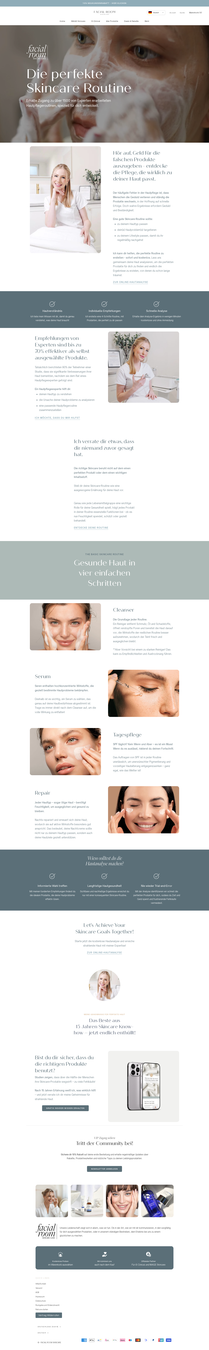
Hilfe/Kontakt (41, 1284)
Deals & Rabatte (131, 21)
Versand (39, 1288)
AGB (37, 1292)
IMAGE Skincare (78, 21)
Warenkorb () (195, 13)
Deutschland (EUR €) (48, 1327)
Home (62, 21)
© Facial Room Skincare (52, 1339)
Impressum (40, 1297)
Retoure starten (42, 1309)
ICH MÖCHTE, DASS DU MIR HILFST (57, 417)
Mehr (147, 21)
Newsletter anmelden (104, 1169)
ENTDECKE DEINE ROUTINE (91, 527)
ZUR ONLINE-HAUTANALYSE (130, 282)
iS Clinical (95, 21)
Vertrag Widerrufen (48, 1315)
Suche (182, 13)
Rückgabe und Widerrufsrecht (47, 1305)
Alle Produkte (112, 21)
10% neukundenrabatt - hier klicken (105, 3)
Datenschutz (41, 1301)
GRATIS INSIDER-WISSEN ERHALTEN (65, 1108)
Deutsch (42, 1333)
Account (173, 13)
